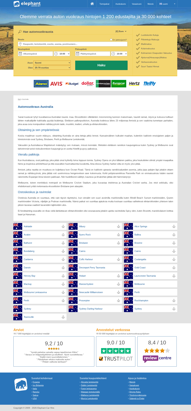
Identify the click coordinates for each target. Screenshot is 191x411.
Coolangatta (140, 259)
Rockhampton (141, 300)
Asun (30, 63)
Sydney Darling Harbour (91, 308)
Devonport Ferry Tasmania (92, 267)
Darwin (27, 267)
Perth (137, 292)
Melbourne (139, 284)
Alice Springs (140, 226)
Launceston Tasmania (145, 275)
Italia (35, 389)
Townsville (29, 317)
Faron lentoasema (89, 389)
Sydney (27, 308)
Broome (138, 243)
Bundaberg (29, 251)
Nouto (21, 39)
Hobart (82, 275)
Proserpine (84, 300)
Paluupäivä (81, 49)
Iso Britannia (38, 385)
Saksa (35, 395)
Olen (30, 67)
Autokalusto (120, 4)
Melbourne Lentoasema (35, 292)
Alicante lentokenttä (89, 382)
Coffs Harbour (86, 259)
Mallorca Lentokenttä (90, 395)
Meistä (150, 4)
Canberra (28, 259)
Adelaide (28, 226)
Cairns (82, 251)
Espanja (36, 382)
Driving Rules (135, 392)
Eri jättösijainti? (120, 40)
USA (35, 398)
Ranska (36, 392)
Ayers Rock (85, 234)
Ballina (137, 234)
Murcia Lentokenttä (89, 398)
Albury (82, 226)
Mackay (28, 284)
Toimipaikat (104, 4)
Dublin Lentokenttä (89, 385)
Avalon (27, 234)
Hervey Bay (29, 275)
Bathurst (28, 243)
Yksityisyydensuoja (137, 395)
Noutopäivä (24, 49)
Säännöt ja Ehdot (136, 398)
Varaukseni (136, 4)
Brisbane (83, 243)
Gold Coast (139, 267)
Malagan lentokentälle (90, 392)
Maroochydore (86, 284)
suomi (165, 4)
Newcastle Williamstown (91, 292)
